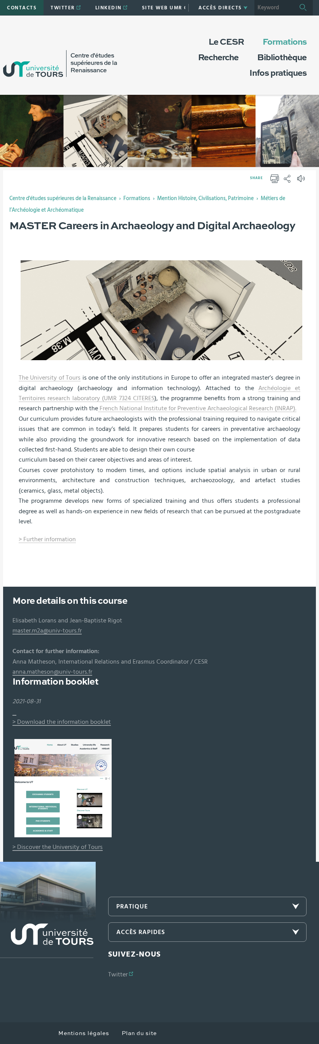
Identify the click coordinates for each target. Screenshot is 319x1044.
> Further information (47, 539)
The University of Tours (50, 378)
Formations (136, 198)
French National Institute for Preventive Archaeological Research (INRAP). (197, 408)
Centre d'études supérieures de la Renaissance (62, 198)
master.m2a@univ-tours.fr (47, 630)
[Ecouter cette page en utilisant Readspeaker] (302, 181)
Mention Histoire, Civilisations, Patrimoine (205, 198)
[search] (273, 8)
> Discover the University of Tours (57, 847)
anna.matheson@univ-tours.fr (52, 672)
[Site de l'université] (46, 941)
